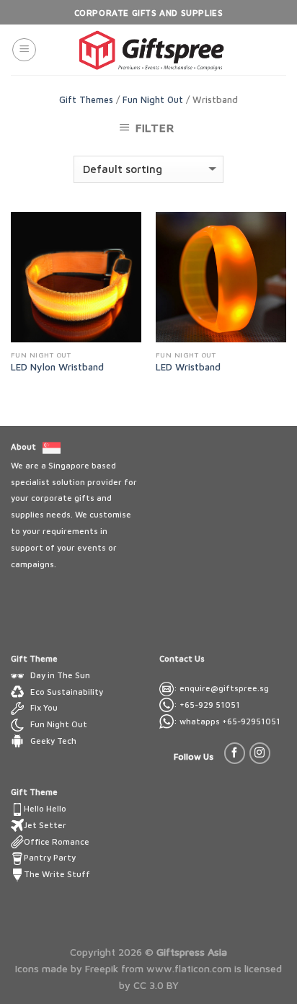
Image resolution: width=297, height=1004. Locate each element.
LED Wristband (188, 367)
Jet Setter (45, 825)
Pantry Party (50, 857)
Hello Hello (45, 808)
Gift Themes (86, 99)
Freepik (101, 968)
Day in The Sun (60, 675)
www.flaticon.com (188, 968)
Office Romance (56, 841)
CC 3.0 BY (156, 985)
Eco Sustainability (66, 691)
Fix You (44, 707)
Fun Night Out (153, 99)
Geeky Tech (53, 740)
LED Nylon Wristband (57, 367)
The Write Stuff (57, 874)
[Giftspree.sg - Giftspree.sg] (152, 50)
